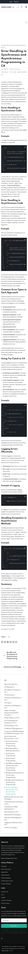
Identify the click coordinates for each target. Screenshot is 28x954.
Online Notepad (6, 884)
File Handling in (10, 725)
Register (16, 1)
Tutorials (3, 866)
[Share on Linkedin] (2, 642)
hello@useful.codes (11, 858)
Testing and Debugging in (13, 819)
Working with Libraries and (13, 798)
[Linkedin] (1, 938)
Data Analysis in (11, 812)
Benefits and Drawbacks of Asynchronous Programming (15, 782)
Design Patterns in (11, 718)
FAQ (2, 895)
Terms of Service (6, 900)
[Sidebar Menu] (26, 22)
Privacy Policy (5, 903)
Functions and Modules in (12, 707)
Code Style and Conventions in (13, 803)
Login (10, 1)
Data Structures (6, 869)
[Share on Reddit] (13, 642)
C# (9, 637)
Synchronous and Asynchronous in (11, 737)
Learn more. (5, 950)
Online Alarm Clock (7, 881)
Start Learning (10, 684)
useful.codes (6, 7)
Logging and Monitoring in (13, 824)
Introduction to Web (11, 808)
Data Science (5, 875)
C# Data (9, 695)
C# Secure (10, 827)
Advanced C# (12, 814)
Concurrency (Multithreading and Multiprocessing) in (14, 732)
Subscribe (13, 926)
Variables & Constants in (12, 691)
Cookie (3, 897)
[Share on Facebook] (5, 642)
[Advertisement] (14, 29)
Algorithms (4, 872)
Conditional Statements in (13, 699)
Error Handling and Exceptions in (11, 722)
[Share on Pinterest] (10, 642)
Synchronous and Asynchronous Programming (12, 743)
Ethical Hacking (5, 878)
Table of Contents (14, 69)
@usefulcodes (22, 72)
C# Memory (13, 728)
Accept (11, 950)
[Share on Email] (16, 642)
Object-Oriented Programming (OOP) (11, 713)
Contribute (4, 72)
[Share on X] (8, 642)
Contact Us (4, 892)
